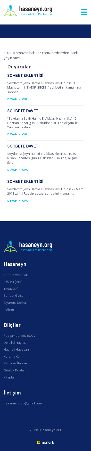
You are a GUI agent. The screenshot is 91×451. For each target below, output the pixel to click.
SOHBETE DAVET (22, 111)
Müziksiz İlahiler (15, 363)
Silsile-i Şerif (12, 281)
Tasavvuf (10, 289)
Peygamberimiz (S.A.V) (20, 335)
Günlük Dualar (14, 370)
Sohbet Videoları (16, 274)
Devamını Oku (17, 99)
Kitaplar (9, 377)
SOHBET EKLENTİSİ (25, 76)
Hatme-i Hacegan (16, 349)
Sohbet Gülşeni (15, 295)
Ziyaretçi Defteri (15, 302)
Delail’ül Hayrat (15, 342)
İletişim (9, 309)
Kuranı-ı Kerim (14, 356)
